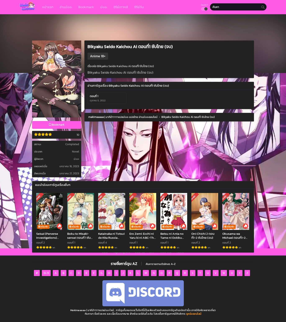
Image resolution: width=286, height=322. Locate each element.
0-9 (46, 273)
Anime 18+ (98, 56)
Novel (75, 152)
